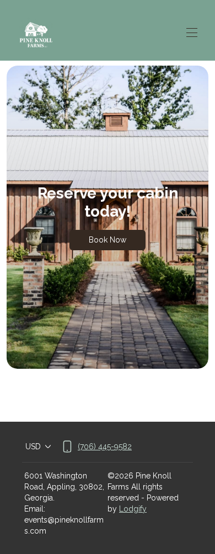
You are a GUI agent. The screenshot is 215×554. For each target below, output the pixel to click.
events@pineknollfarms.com (64, 525)
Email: (34, 508)
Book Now (107, 239)
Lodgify (133, 508)
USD (33, 446)
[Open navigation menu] (191, 32)
